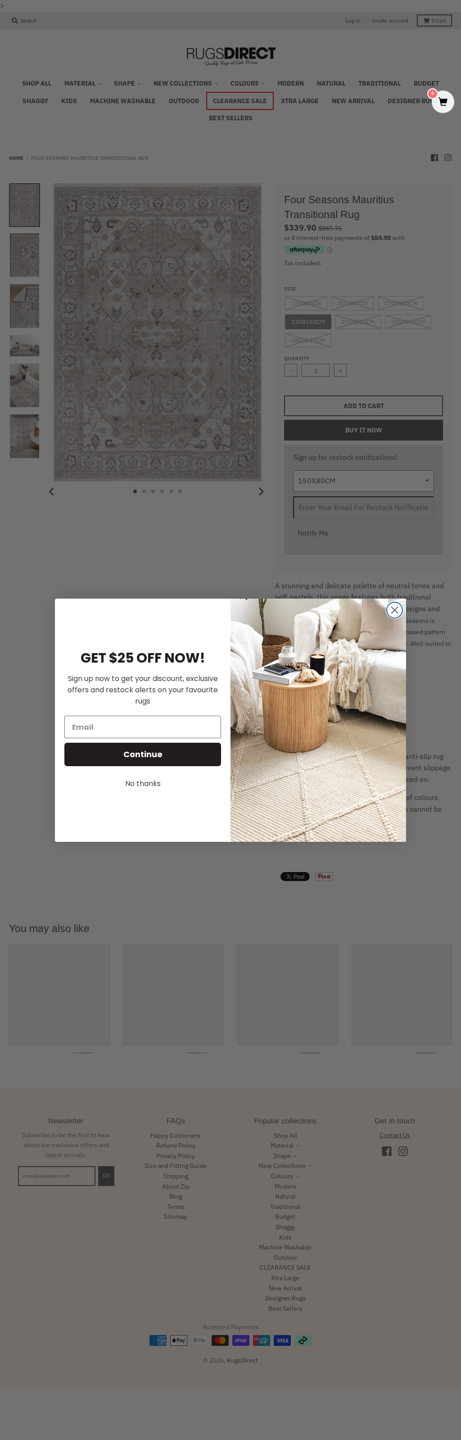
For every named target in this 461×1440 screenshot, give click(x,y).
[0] (443, 102)
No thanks (143, 783)
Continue (143, 754)
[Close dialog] (394, 610)
